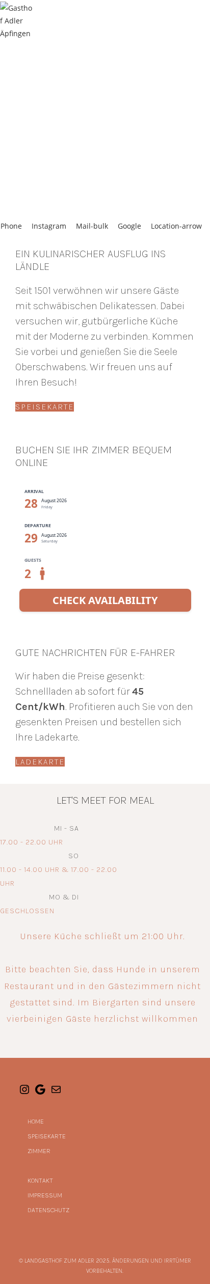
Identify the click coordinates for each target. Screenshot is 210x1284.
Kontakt (40, 1180)
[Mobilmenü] (206, 20)
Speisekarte (47, 1136)
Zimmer (39, 1151)
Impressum (45, 1195)
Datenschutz (48, 1210)
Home (36, 1121)
